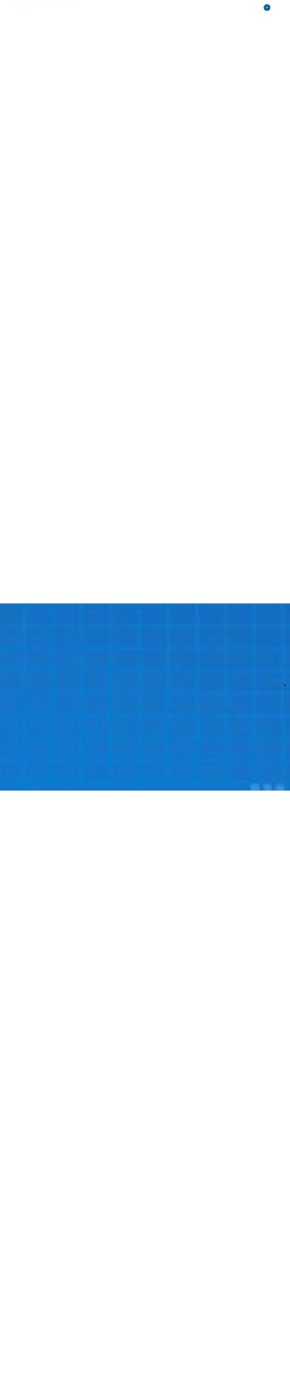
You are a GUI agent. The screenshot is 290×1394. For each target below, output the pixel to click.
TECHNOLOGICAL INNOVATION (207, 7)
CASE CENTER (166, 7)
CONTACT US (247, 7)
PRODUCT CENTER (132, 7)
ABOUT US (101, 7)
